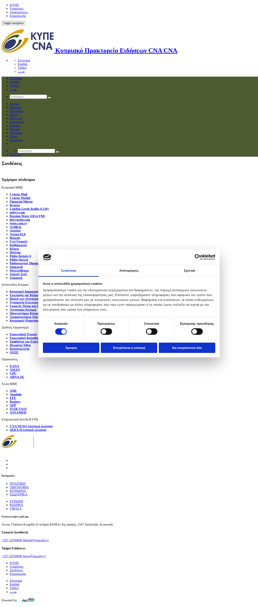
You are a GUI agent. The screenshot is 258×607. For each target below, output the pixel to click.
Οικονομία (16, 111)
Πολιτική (15, 107)
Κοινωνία (16, 118)
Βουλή (14, 114)
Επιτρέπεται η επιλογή (129, 347)
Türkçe (22, 67)
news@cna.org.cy (34, 556)
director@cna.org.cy (36, 540)
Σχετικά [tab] (189, 270)
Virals (13, 136)
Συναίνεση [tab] (68, 270)
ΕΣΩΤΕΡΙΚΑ (19, 494)
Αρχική (14, 103)
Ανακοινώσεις (19, 12)
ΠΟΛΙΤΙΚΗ (18, 483)
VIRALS (16, 508)
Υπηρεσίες (17, 8)
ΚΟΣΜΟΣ (16, 505)
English (22, 64)
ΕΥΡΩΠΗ (16, 501)
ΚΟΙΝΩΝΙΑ (18, 490)
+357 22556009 (12, 540)
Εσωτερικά (17, 122)
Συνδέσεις (16, 570)
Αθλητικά (16, 133)
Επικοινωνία (18, 16)
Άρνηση (71, 347)
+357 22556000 (12, 556)
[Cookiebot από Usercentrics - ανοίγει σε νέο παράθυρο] (197, 257)
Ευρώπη (15, 125)
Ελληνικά (24, 60)
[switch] (106, 331)
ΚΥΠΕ (14, 5)
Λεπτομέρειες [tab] (129, 270)
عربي (21, 71)
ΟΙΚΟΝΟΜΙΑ (19, 487)
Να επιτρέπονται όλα (187, 347)
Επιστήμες (16, 140)
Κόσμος (15, 129)
